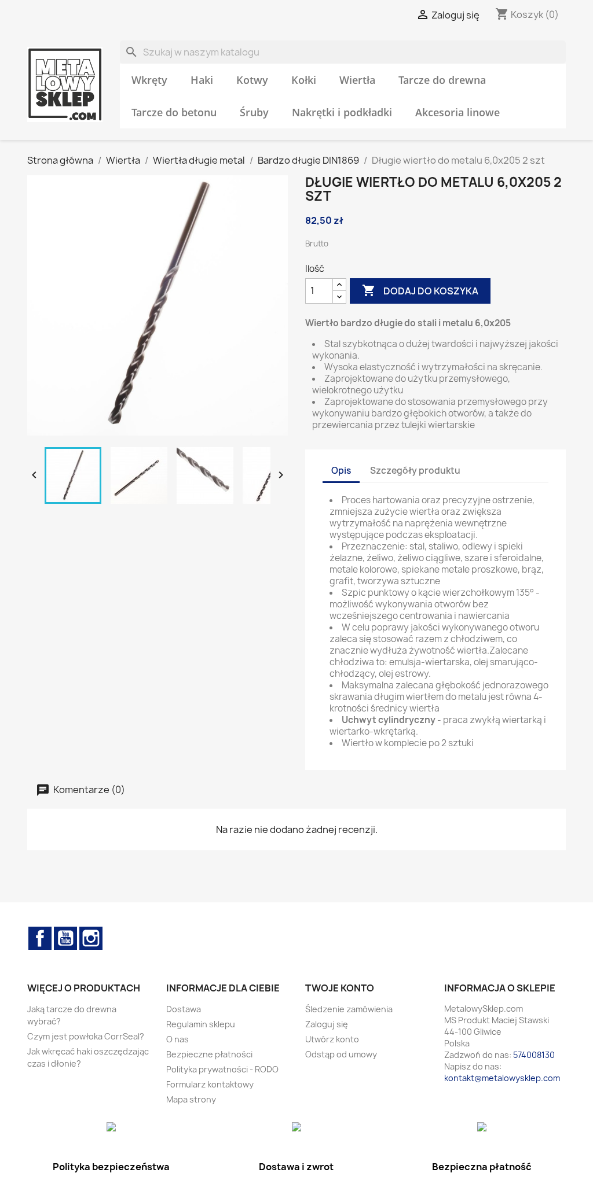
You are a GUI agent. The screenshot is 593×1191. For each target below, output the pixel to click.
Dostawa (183, 1009)
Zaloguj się (326, 1024)
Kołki (303, 80)
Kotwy (252, 80)
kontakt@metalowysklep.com (502, 1077)
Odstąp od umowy (341, 1054)
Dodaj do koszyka (420, 290)
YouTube (65, 938)
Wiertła (357, 80)
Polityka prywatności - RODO (222, 1069)
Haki (202, 80)
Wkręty (149, 80)
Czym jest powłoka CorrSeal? (85, 1036)
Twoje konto (339, 988)
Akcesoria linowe (457, 112)
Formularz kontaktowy (210, 1084)
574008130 (534, 1054)
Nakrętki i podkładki (342, 112)
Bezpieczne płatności (209, 1054)
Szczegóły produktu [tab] (415, 470)
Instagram (91, 938)
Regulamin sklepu (200, 1024)
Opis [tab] (341, 470)
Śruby (254, 112)
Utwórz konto (332, 1039)
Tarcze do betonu (174, 112)
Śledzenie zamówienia (349, 1009)
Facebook (40, 938)
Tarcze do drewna (442, 80)
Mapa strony (191, 1099)
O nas (177, 1039)
